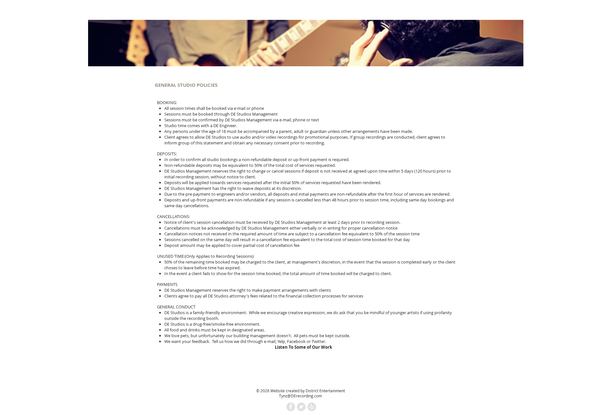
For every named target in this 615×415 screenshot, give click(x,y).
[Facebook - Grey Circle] (290, 407)
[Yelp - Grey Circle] (312, 407)
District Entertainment (325, 390)
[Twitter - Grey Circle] (301, 407)
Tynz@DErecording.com (300, 395)
